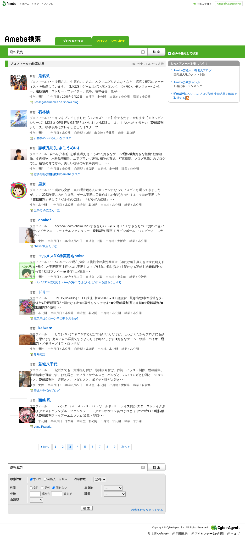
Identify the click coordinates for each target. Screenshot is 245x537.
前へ (46, 446)
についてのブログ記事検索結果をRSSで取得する (205, 96)
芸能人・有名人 (57, 479)
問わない (61, 487)
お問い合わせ (160, 533)
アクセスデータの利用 (209, 533)
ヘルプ (235, 533)
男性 (47, 487)
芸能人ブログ (204, 4)
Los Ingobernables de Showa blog (56, 102)
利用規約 (182, 533)
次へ (124, 446)
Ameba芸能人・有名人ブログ (192, 70)
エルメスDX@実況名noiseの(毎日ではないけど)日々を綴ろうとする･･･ (80, 282)
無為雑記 (39, 354)
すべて (37, 479)
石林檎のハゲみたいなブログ (52, 138)
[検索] (156, 52)
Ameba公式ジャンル (186, 82)
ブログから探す (73, 40)
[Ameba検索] (23, 40)
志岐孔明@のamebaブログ (57, 174)
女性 (36, 487)
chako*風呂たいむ (45, 246)
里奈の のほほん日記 (47, 210)
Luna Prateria (42, 426)
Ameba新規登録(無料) (229, 3)
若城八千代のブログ (47, 390)
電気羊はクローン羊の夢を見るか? (56, 318)
